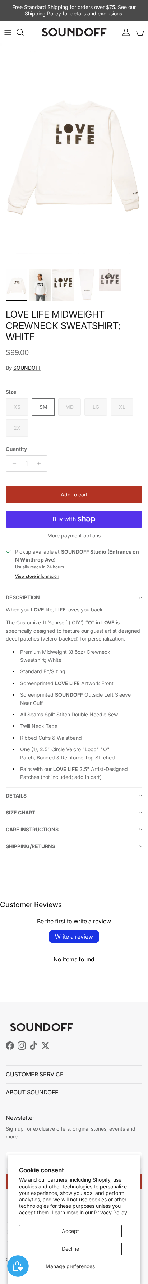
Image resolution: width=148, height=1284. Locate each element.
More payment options (74, 536)
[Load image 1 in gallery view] (74, 154)
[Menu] (8, 32)
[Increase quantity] (40, 463)
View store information (37, 576)
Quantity (16, 449)
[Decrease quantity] (12, 463)
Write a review (74, 936)
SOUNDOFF (27, 368)
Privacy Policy (110, 1212)
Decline (70, 1249)
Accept (70, 1231)
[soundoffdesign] (74, 32)
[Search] (24, 32)
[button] (74, 597)
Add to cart (74, 494)
